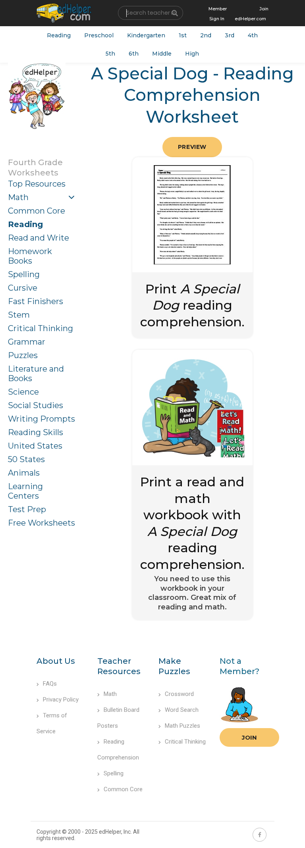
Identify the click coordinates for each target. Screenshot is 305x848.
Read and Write (38, 238)
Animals (24, 473)
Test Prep (27, 509)
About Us (56, 661)
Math (18, 197)
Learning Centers (25, 491)
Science (23, 392)
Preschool (99, 35)
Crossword (179, 694)
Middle (162, 53)
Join (249, 737)
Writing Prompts (41, 419)
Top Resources (37, 184)
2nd (205, 35)
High (192, 53)
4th (253, 35)
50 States (26, 459)
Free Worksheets (41, 523)
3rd (229, 35)
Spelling (24, 274)
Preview (192, 146)
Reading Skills (35, 432)
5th (110, 53)
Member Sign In (217, 13)
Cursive (22, 288)
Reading (59, 35)
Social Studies (35, 405)
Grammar (26, 342)
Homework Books (30, 256)
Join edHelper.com (251, 13)
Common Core (36, 211)
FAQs (50, 683)
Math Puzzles (182, 725)
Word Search (182, 709)
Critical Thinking (40, 328)
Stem (19, 315)
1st (183, 35)
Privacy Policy (61, 699)
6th (134, 53)
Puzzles (23, 355)
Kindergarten (146, 35)
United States (35, 446)
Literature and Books (36, 373)
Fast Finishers (35, 301)
